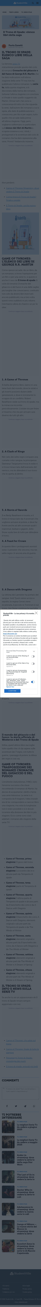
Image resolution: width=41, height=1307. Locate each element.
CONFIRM (12, 691)
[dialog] (20, 654)
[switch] (33, 656)
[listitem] (20, 651)
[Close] (37, 614)
